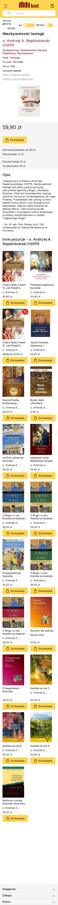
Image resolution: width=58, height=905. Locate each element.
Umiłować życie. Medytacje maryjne (41, 459)
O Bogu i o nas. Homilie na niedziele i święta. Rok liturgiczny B (14, 632)
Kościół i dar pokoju (41, 630)
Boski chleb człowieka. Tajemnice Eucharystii (37, 402)
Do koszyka (17, 139)
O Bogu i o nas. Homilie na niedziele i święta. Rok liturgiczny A (42, 517)
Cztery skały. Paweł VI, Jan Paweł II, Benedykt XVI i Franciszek (13, 286)
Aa (20, 25)
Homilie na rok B (11, 745)
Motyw (40, 24)
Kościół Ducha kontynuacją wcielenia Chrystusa (14, 402)
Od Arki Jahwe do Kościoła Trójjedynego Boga (13, 459)
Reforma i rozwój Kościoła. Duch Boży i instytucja (15, 802)
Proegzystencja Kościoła (11, 574)
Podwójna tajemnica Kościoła (42, 286)
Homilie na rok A (39, 745)
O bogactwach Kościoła (10, 690)
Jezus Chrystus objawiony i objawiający (39, 344)
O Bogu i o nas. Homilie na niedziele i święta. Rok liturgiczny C (14, 517)
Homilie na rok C (39, 688)
